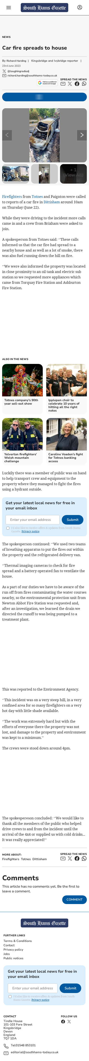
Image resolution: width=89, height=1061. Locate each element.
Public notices (13, 958)
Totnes (37, 196)
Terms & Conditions (17, 941)
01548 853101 (26, 1045)
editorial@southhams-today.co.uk (34, 1052)
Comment (75, 900)
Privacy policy (13, 950)
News (6, 37)
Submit (72, 519)
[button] (8, 7)
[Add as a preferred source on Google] (47, 82)
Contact (8, 945)
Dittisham (52, 202)
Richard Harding (16, 61)
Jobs (6, 954)
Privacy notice (30, 531)
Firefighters (12, 196)
